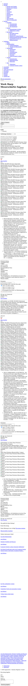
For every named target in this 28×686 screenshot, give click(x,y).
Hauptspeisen (10, 14)
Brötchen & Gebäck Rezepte (16, 36)
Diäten (8, 42)
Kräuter (8, 28)
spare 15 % (5, 288)
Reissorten (12, 50)
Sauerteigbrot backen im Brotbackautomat (15, 39)
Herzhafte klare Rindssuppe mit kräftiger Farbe (12, 659)
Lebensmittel (10, 48)
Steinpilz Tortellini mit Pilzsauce (19, 653)
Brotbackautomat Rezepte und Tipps (18, 37)
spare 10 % (5, 287)
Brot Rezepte (13, 34)
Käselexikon (12, 53)
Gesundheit (6, 67)
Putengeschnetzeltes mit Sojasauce (15, 663)
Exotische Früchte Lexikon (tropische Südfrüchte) (12, 655)
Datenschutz (6, 665)
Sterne (2, 676)
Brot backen (9, 32)
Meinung (3, 679)
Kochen (5, 21)
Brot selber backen (14, 33)
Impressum (6, 667)
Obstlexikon (12, 64)
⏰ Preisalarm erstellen (6, 291)
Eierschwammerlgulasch (6, 660)
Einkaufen (6, 68)
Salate (8, 17)
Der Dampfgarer (13, 26)
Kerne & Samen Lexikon (15, 56)
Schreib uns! (6, 76)
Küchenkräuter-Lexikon (15, 29)
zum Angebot (4, 161)
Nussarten (12, 54)
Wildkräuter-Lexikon (14, 30)
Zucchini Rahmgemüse (6, 653)
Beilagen (9, 16)
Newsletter (6, 71)
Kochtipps (9, 22)
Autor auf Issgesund (8, 69)
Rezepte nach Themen (12, 7)
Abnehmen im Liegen (11, 662)
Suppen (8, 13)
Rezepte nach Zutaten (12, 6)
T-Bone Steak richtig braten (16, 658)
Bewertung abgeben (20, 528)
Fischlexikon (13, 49)
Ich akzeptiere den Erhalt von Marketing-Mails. (13, 290)
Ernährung (6, 41)
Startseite (6, 3)
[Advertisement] (14, 568)
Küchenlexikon (13, 25)
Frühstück (9, 9)
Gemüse (8, 57)
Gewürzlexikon (13, 24)
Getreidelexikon (13, 52)
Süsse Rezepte (10, 18)
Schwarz (4, 131)
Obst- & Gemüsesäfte (12, 20)
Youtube (6, 75)
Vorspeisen (9, 11)
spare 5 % (4, 285)
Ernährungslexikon (14, 45)
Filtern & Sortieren (5, 122)
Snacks (8, 10)
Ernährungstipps (10, 44)
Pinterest (6, 73)
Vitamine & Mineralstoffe (16, 46)
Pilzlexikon (12, 61)
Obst (8, 63)
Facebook (6, 72)
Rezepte (5, 5)
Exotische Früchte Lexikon (16, 65)
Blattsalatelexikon (14, 60)
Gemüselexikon (13, 59)
